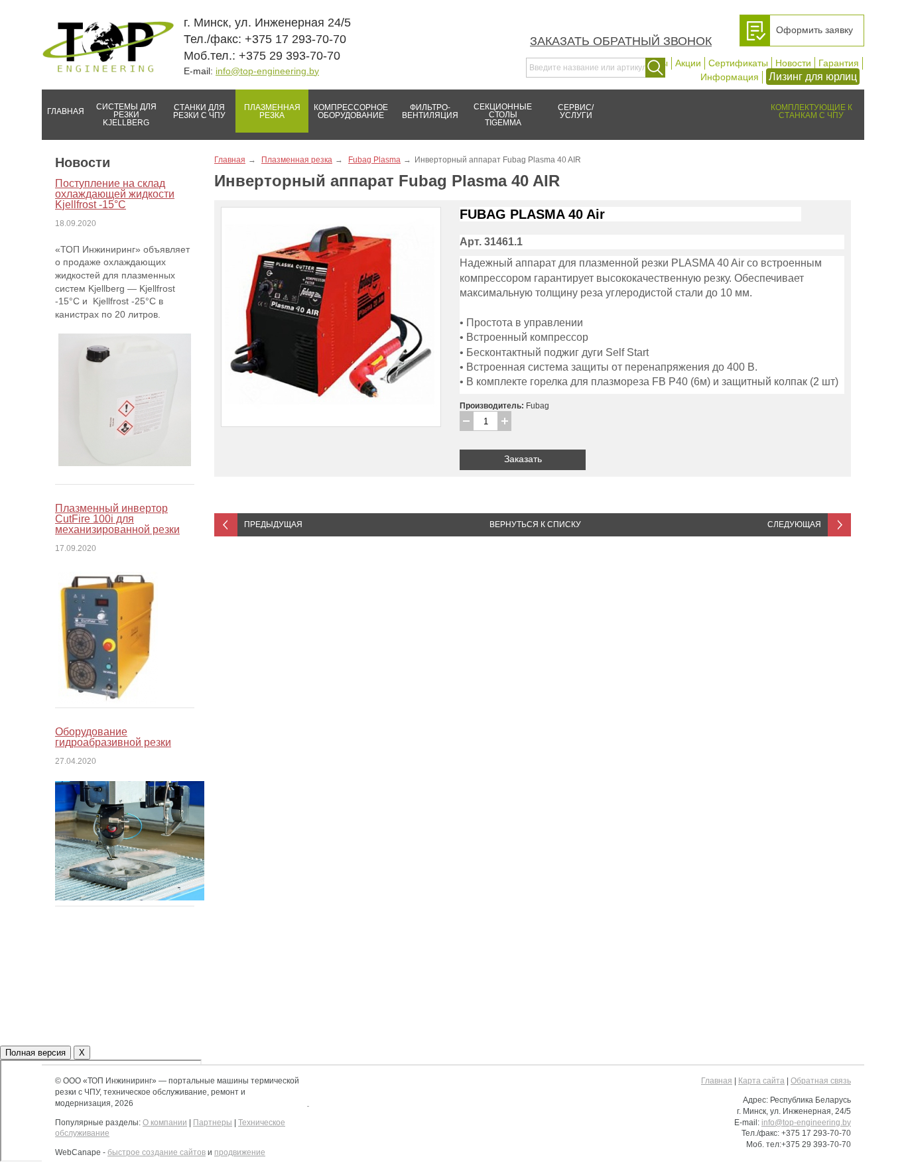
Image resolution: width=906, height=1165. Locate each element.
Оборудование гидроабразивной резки (113, 737)
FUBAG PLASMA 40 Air (532, 214)
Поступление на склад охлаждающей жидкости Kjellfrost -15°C (114, 194)
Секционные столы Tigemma (503, 114)
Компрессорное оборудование (351, 111)
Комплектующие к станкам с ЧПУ (811, 111)
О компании (165, 1122)
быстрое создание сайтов (156, 1152)
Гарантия (838, 63)
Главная (65, 111)
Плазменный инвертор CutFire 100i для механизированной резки (117, 519)
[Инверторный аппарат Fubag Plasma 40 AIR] (331, 317)
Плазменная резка (272, 111)
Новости (793, 63)
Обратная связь (821, 1080)
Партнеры (212, 1122)
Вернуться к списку (535, 524)
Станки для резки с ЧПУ (199, 111)
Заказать (523, 459)
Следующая (794, 524)
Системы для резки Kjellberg (126, 114)
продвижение (239, 1152)
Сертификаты (738, 63)
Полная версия (35, 1053)
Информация (729, 77)
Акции (688, 63)
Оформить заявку (814, 30)
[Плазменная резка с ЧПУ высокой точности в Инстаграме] (308, 1102)
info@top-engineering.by (267, 71)
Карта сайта (761, 1080)
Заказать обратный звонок (621, 41)
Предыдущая (273, 524)
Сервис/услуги (576, 111)
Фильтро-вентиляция (430, 111)
